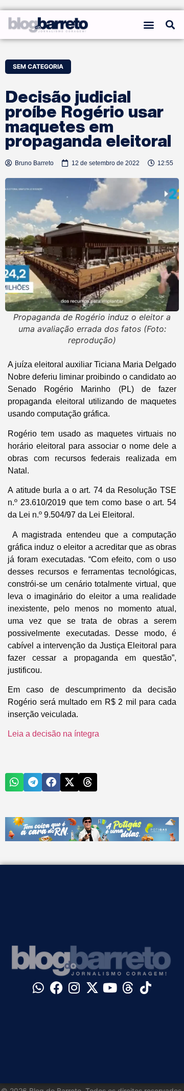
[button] (149, 24)
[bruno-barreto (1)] (92, 838)
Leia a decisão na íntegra (53, 733)
